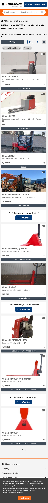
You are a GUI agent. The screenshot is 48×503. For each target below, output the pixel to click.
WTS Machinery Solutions (23, 259)
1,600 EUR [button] (6, 386)
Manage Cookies (22, 490)
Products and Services (10, 473)
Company (5, 469)
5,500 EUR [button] (6, 163)
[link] (23, 63)
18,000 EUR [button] (6, 202)
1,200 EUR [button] (6, 440)
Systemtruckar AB (24, 298)
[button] (12, 42)
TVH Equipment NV (23, 88)
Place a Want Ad (23, 218)
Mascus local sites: (12, 464)
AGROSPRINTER (23, 205)
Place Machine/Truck (36, 4)
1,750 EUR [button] (6, 84)
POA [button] (3, 124)
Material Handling (12, 21)
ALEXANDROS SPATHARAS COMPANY (23, 351)
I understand (24, 498)
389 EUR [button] (5, 256)
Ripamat (23, 167)
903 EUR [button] (5, 294)
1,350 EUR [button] (6, 347)
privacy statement (9, 492)
